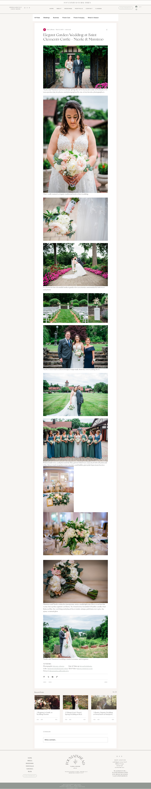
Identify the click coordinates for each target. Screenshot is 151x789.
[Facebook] (27, 7)
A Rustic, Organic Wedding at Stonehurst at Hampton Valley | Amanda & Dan (103, 713)
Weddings (46, 17)
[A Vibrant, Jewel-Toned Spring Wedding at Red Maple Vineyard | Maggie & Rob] (75, 702)
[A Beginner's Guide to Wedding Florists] (47, 702)
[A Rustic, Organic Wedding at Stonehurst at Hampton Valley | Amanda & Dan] (103, 702)
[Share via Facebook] (44, 677)
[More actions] (107, 30)
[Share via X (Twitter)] (48, 677)
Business (56, 17)
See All (115, 692)
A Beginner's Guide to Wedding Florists (44, 713)
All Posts (37, 17)
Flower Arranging (79, 17)
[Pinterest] (29, 7)
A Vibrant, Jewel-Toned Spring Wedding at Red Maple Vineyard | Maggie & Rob (75, 713)
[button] (137, 9)
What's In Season (93, 17)
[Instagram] (25, 7)
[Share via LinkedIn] (52, 677)
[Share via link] (57, 677)
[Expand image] (65, 308)
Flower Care (66, 17)
